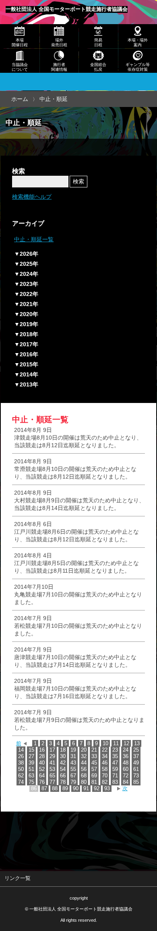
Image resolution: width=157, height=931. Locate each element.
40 (42, 763)
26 (21, 756)
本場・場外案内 (138, 42)
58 (104, 769)
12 (126, 743)
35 (115, 756)
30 (63, 756)
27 (31, 756)
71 (115, 776)
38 (21, 763)
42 (63, 763)
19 (73, 750)
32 (84, 756)
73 (136, 776)
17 (52, 750)
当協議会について (20, 67)
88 (55, 788)
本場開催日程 (20, 42)
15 (31, 750)
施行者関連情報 (59, 67)
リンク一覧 (17, 878)
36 (125, 756)
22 (104, 750)
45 (94, 763)
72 (125, 776)
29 (52, 756)
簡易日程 (98, 42)
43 (73, 763)
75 (31, 782)
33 (94, 756)
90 (75, 788)
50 (21, 769)
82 (104, 782)
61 (136, 769)
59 (115, 769)
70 (104, 776)
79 (73, 782)
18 (63, 750)
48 (125, 763)
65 (52, 776)
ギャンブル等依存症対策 (138, 67)
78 (63, 782)
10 (105, 743)
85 (136, 782)
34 (104, 756)
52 (42, 769)
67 (73, 776)
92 (96, 788)
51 (31, 769)
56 (84, 769)
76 (42, 782)
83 (115, 782)
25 (136, 750)
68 (84, 776)
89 (65, 788)
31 (73, 756)
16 (42, 750)
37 (136, 756)
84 (125, 782)
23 (115, 750)
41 (52, 763)
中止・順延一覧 (34, 239)
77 (52, 782)
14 (21, 750)
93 (107, 788)
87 (44, 788)
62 (21, 776)
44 (84, 763)
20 (84, 750)
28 (42, 756)
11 (116, 743)
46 (104, 763)
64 (42, 776)
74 (21, 782)
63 (31, 776)
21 (94, 750)
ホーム (19, 99)
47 (115, 763)
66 (63, 776)
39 (31, 763)
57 (94, 769)
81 (94, 782)
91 (86, 788)
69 (94, 776)
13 (137, 743)
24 (125, 750)
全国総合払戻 (98, 67)
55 (73, 769)
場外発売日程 (59, 42)
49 (136, 763)
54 (63, 769)
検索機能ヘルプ (32, 196)
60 (125, 769)
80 (84, 782)
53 (52, 769)
